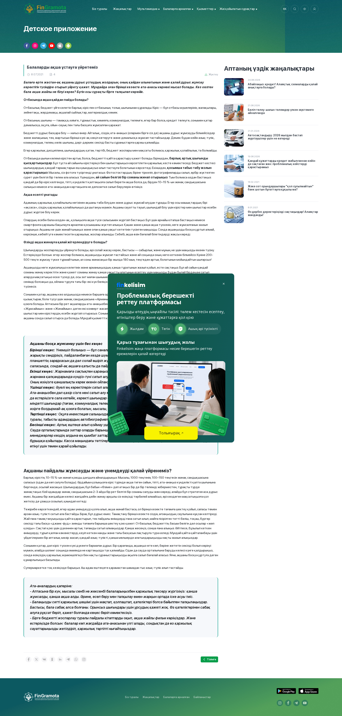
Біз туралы (99, 9)
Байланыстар (202, 697)
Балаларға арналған (176, 697)
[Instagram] (84, 659)
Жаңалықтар (122, 9)
